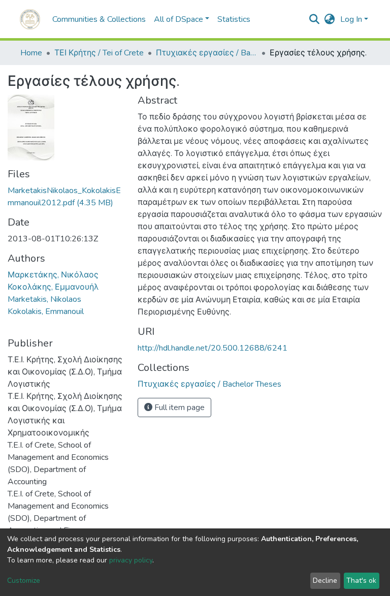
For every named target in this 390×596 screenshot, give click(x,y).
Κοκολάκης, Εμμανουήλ (53, 287)
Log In (351, 19)
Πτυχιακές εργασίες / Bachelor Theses (206, 52)
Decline (325, 580)
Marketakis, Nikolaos (44, 299)
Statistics (233, 19)
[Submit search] (314, 19)
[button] (329, 19)
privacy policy (130, 560)
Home (31, 52)
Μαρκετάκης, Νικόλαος (53, 274)
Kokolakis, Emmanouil (46, 311)
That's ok (361, 580)
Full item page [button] (178, 407)
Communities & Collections (99, 19)
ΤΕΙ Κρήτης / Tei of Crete (99, 52)
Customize (23, 580)
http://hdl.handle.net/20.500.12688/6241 (212, 348)
